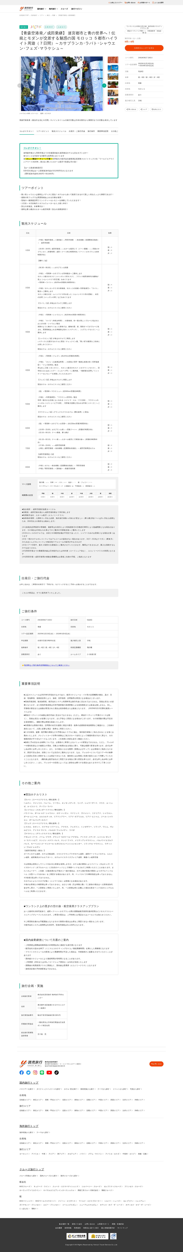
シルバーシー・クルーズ (91, 1186)
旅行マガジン (76, 9)
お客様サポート (145, 2)
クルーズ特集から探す (28, 1176)
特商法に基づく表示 (91, 1228)
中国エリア (102, 1100)
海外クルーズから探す (69, 1176)
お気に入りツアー (116, 2)
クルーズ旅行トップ (31, 1169)
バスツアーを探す (26, 1089)
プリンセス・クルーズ (133, 1186)
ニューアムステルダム (88, 1205)
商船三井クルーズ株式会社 (88, 1190)
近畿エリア (91, 1100)
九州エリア (127, 1100)
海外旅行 (52, 9)
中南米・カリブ (129, 1154)
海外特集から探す (26, 1132)
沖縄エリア (139, 1100)
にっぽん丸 (23, 1208)
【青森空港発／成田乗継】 (67, 15)
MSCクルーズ (24, 1186)
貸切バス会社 (77, 1224)
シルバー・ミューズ (112, 1201)
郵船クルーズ (107, 1190)
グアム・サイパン (95, 1154)
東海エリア (78, 1100)
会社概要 (58, 1228)
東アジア (60, 1154)
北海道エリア (24, 1100)
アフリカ (35, 1154)
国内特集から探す (87, 1089)
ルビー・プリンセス (51, 1205)
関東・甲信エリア (52, 1100)
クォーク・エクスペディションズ (65, 1186)
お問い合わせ (131, 2)
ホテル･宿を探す (70, 1089)
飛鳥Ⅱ (34, 1208)
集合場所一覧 (64, 1224)
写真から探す (135, 1089)
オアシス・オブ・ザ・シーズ (111, 1205)
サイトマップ (122, 1228)
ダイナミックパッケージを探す (49, 1089)
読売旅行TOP (24, 15)
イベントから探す (120, 1089)
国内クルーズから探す (48, 1176)
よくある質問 (159, 2)
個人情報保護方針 (108, 1228)
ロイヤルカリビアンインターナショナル (58, 1190)
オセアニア (72, 1154)
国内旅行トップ (28, 1082)
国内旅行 (40, 9)
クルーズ (64, 9)
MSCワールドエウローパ (45, 1201)
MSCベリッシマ (25, 1201)
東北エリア (37, 1100)
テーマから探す (104, 1089)
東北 (48, 15)
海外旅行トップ (28, 1126)
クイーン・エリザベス (66, 1201)
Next (104, 85)
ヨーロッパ (23, 1154)
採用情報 (68, 1228)
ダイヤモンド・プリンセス (29, 1205)
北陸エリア (66, 1100)
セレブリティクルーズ (112, 1186)
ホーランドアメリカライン (29, 1190)
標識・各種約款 (118, 1224)
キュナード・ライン (41, 1186)
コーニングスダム (69, 1205)
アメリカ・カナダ (112, 1154)
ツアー (42, 15)
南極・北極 (142, 1154)
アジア (51, 1154)
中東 (43, 1154)
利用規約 (77, 1228)
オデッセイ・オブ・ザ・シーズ (138, 1205)
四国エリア (115, 1100)
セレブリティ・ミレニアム (133, 1201)
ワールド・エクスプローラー (90, 1201)
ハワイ (82, 1154)
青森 (53, 15)
